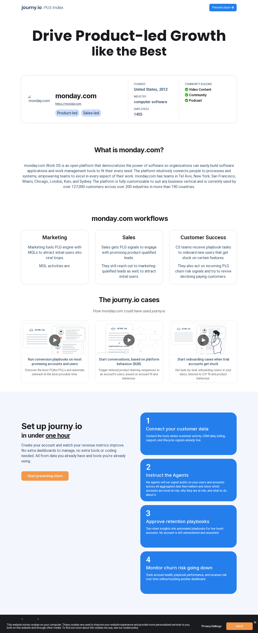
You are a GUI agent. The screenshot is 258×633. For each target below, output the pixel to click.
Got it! (239, 626)
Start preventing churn (45, 476)
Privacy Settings (212, 626)
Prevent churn (223, 7)
